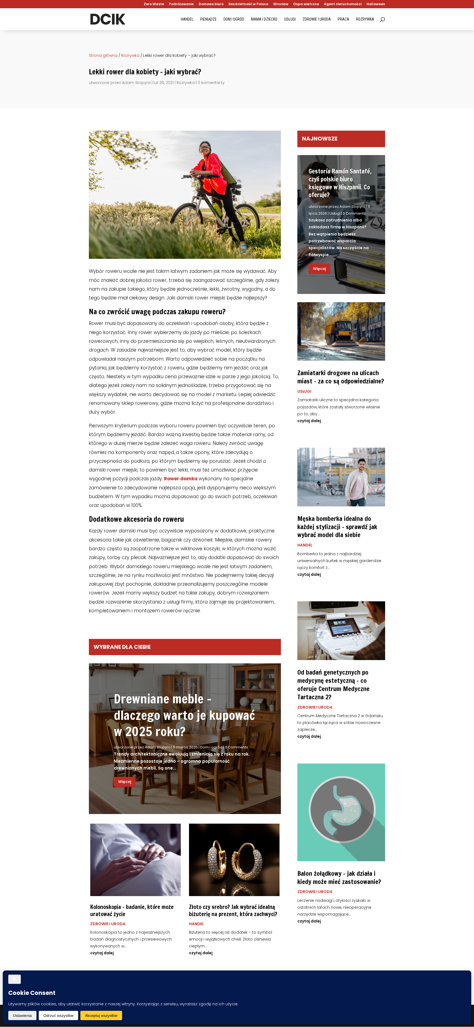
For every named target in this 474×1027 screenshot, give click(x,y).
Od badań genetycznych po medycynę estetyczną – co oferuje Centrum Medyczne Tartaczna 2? (333, 684)
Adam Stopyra (136, 82)
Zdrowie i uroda (107, 924)
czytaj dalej (102, 953)
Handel (196, 924)
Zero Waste (154, 4)
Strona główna (103, 55)
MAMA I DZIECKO (264, 19)
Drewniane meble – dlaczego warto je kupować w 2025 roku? (184, 715)
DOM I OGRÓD (234, 19)
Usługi (334, 213)
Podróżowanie (181, 4)
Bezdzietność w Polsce (248, 4)
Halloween (375, 4)
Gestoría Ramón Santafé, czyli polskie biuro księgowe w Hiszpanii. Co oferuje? (340, 183)
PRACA (343, 19)
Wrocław (280, 4)
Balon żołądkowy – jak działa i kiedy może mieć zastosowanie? (339, 877)
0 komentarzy (211, 82)
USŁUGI (290, 19)
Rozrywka (130, 55)
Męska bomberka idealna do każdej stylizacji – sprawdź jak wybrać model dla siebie (337, 527)
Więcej (124, 781)
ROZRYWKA (365, 19)
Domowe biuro (211, 4)
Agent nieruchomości (343, 4)
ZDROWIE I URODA (317, 19)
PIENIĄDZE (208, 19)
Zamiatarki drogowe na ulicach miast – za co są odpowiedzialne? (340, 377)
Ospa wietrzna (306, 4)
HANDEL (187, 19)
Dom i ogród (211, 747)
